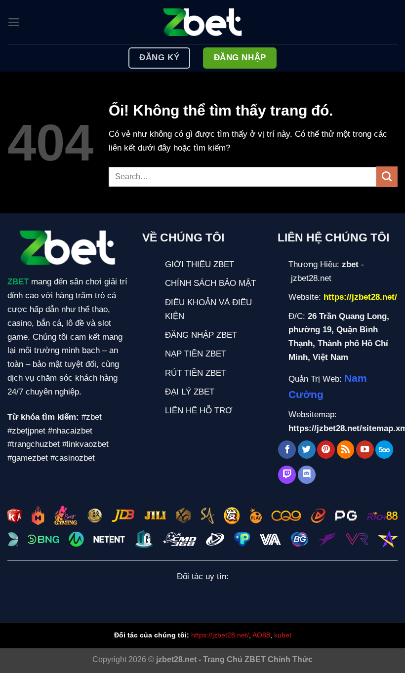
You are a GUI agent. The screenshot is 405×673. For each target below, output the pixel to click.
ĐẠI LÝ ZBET (189, 391)
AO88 (261, 635)
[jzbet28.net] (202, 22)
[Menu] (14, 22)
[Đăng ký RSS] (346, 449)
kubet (282, 635)
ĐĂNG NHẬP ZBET (201, 335)
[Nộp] (387, 177)
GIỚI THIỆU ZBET (199, 264)
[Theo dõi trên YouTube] (365, 449)
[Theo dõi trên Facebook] (287, 449)
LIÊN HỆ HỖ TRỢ (199, 410)
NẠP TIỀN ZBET (195, 353)
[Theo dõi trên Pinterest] (326, 449)
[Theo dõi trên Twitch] (287, 475)
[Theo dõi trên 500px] (384, 449)
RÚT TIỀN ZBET (195, 373)
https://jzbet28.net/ (220, 635)
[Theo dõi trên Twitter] (307, 449)
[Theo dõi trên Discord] (307, 475)
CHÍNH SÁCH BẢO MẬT (210, 283)
